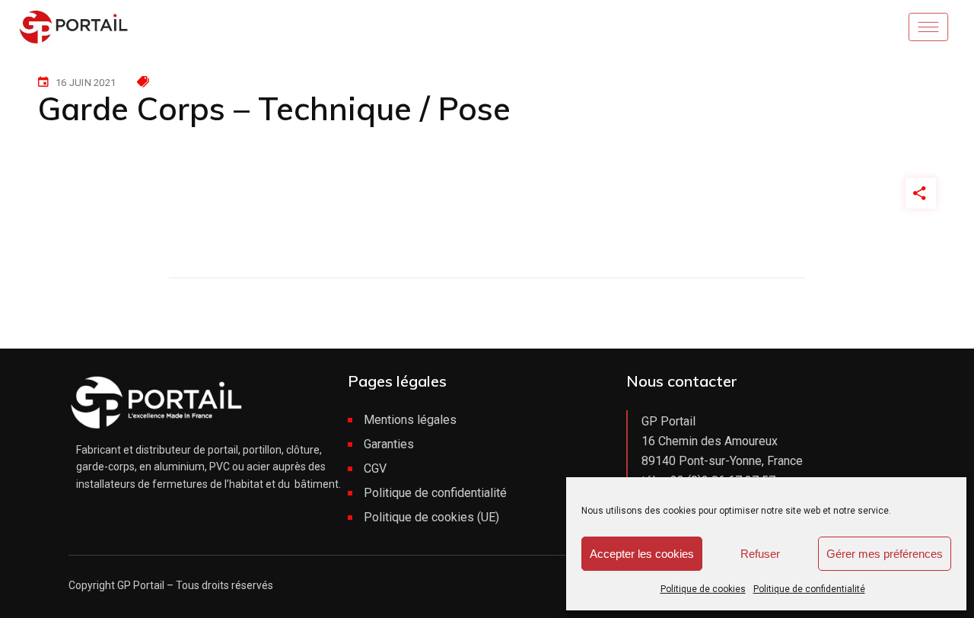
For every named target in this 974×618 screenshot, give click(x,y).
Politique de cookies (703, 589)
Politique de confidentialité (809, 589)
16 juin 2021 (86, 82)
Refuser (760, 553)
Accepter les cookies (642, 553)
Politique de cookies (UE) (431, 517)
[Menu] (933, 26)
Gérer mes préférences (884, 553)
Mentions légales (410, 420)
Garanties (389, 444)
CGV (375, 468)
